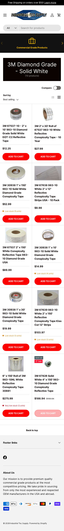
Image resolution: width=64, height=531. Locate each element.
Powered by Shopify (38, 523)
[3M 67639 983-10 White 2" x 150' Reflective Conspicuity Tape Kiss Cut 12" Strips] (48, 297)
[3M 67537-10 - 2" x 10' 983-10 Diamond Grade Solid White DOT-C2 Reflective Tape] (15, 114)
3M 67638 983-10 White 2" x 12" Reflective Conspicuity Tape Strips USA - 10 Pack (46, 193)
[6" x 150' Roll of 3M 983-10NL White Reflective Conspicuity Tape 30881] (15, 363)
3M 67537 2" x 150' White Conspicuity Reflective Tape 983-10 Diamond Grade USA (15, 255)
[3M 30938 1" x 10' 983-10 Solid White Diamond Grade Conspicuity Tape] (48, 235)
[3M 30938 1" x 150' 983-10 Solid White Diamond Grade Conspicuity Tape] (15, 173)
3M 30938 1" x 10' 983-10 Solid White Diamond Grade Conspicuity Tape (46, 253)
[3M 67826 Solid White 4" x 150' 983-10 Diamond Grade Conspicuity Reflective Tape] (48, 363)
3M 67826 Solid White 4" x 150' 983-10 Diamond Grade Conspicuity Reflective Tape (47, 383)
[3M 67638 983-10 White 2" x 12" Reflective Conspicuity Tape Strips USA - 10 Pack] (48, 173)
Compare (47, 87)
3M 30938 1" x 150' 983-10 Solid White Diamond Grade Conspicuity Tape (14, 191)
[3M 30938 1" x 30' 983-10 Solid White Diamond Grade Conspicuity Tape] (15, 297)
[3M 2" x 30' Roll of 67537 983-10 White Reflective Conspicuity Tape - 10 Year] (48, 114)
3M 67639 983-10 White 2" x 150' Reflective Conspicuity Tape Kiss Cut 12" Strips (48, 317)
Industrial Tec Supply (19, 523)
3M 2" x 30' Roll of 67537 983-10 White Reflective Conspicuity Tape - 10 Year (47, 133)
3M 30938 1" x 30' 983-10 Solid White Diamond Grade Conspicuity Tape (14, 315)
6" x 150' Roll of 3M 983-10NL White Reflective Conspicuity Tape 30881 (14, 383)
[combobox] (32, 28)
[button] (59, 15)
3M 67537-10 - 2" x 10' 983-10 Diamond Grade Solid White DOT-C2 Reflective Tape (14, 133)
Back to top (32, 430)
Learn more (50, 2)
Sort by (7, 95)
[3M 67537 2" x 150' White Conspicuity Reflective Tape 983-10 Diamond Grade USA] (15, 235)
